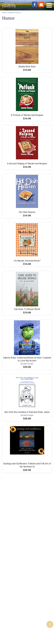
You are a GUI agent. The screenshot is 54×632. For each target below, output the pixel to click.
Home (4, 12)
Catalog (10, 12)
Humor (17, 12)
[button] (49, 624)
